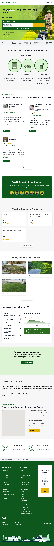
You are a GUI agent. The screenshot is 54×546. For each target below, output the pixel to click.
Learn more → (13, 451)
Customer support (25, 475)
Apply (22, 494)
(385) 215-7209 (18, 524)
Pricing (22, 473)
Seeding (5, 489)
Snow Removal (7, 491)
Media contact (24, 489)
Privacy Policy (24, 507)
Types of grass (25, 484)
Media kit (23, 487)
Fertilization (6, 475)
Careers (23, 496)
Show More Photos (27, 299)
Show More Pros (27, 167)
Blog (22, 477)
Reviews (23, 470)
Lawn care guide (25, 480)
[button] (51, 2)
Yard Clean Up (7, 473)
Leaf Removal (6, 487)
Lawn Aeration (6, 482)
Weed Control (6, 498)
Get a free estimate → (27, 362)
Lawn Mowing (6, 484)
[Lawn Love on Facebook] (3, 518)
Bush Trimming (7, 470)
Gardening (5, 477)
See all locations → (34, 430)
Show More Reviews (27, 245)
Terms (12, 527)
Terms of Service (25, 509)
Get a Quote (6, 130)
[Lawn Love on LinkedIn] (5, 518)
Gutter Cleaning (7, 480)
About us (23, 491)
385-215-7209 (22, 393)
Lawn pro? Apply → (47, 523)
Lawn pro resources (26, 482)
